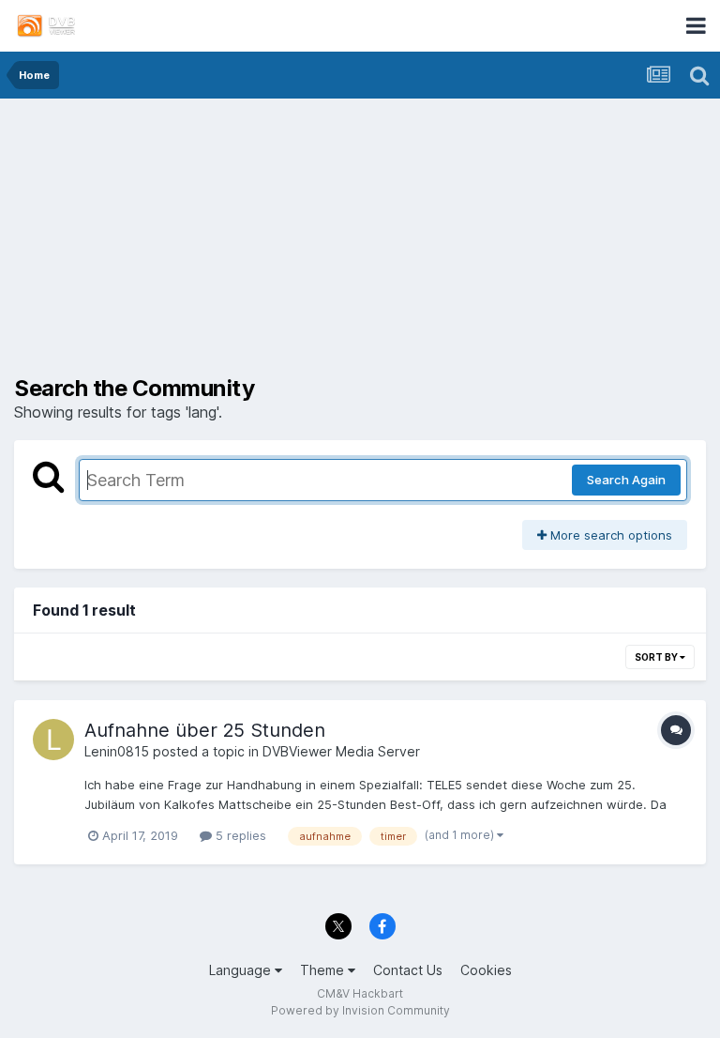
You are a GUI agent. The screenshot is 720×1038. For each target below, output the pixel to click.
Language (242, 970)
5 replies (239, 835)
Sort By (657, 657)
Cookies (486, 970)
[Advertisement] (360, 244)
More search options (609, 534)
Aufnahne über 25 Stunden (204, 730)
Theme (324, 970)
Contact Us (407, 970)
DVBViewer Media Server (341, 751)
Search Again (626, 479)
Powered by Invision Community (360, 1010)
